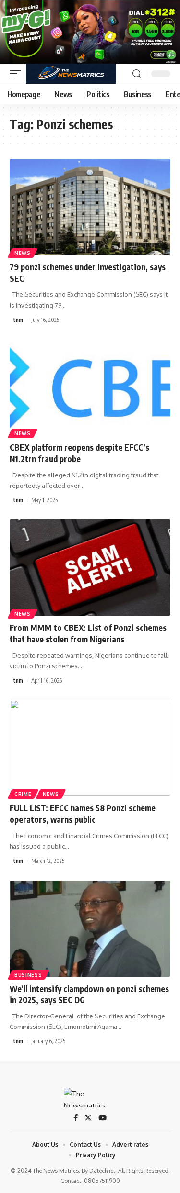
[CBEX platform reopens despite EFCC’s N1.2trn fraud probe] (90, 387)
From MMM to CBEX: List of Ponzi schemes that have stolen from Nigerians (88, 633)
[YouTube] (102, 1118)
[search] (137, 73)
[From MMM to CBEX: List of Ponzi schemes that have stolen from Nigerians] (90, 567)
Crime (23, 794)
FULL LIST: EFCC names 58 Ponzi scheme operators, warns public (83, 814)
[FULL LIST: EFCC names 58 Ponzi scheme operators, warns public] (90, 748)
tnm (18, 319)
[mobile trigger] (18, 74)
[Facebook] (75, 1118)
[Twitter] (88, 1118)
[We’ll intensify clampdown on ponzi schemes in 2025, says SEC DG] (90, 929)
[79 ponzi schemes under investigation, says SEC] (90, 207)
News (22, 253)
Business (28, 975)
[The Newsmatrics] (71, 74)
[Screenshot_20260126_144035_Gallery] (90, 31)
